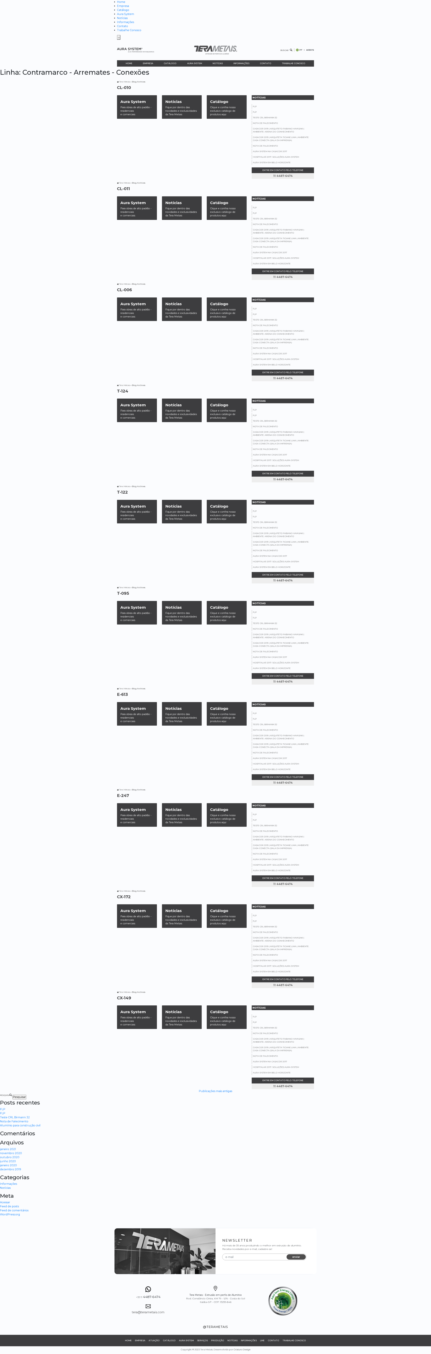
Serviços (202, 1340)
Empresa (123, 6)
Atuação (154, 1340)
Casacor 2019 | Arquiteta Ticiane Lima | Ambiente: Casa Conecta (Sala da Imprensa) (281, 138)
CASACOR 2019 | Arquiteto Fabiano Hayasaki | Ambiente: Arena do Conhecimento (278, 130)
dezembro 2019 (10, 1169)
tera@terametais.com (148, 1312)
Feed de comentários (14, 1210)
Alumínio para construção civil (20, 1125)
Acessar (5, 1202)
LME (262, 1340)
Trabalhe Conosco (129, 30)
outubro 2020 (9, 1157)
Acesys (310, 50)
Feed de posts (9, 1206)
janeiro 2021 (8, 1149)
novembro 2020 (11, 1153)
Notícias (122, 18)
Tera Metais (124, 81)
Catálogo (123, 10)
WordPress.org (10, 1214)
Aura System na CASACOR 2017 (270, 151)
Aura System (125, 14)
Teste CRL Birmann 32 (265, 117)
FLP (255, 106)
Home (121, 2)
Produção (217, 1340)
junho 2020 (8, 1161)
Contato (122, 26)
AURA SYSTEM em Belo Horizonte (272, 162)
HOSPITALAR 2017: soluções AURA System (276, 157)
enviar (296, 1256)
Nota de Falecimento (265, 123)
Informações (125, 22)
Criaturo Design (242, 1349)
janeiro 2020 (8, 1165)
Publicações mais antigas (215, 1091)
